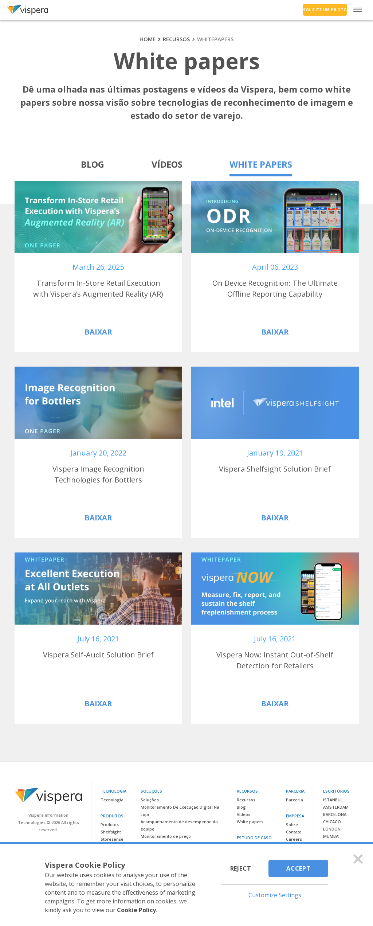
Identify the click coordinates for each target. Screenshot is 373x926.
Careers (294, 839)
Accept (298, 868)
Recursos (176, 39)
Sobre (292, 824)
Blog (92, 164)
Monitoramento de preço (166, 836)
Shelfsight (111, 832)
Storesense (112, 839)
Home (148, 39)
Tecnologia (112, 799)
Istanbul (333, 799)
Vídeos (167, 164)
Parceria (294, 799)
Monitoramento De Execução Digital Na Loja (180, 810)
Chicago (332, 821)
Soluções (150, 799)
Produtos (110, 824)
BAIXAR (98, 332)
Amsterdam (336, 807)
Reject (240, 868)
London (332, 829)
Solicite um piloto (325, 9)
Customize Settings (274, 895)
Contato (294, 832)
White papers (260, 164)
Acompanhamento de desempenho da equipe (179, 825)
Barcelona (334, 814)
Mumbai (331, 836)
